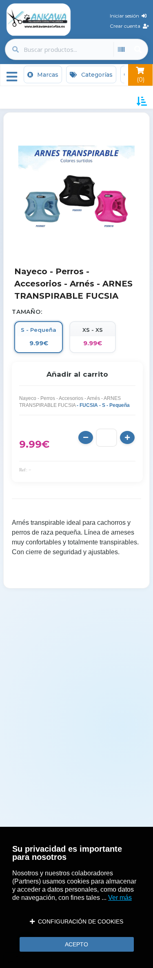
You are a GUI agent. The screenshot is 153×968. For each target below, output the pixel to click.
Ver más (120, 897)
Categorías (96, 74)
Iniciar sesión (126, 16)
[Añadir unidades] (127, 437)
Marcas (46, 74)
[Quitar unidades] (85, 437)
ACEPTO (76, 944)
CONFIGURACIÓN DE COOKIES (79, 921)
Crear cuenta (126, 26)
